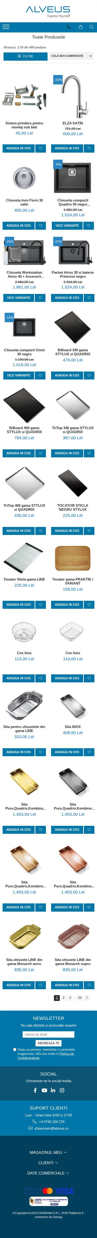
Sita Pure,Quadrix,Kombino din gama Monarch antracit (73, 806)
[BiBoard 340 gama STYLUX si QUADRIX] (73, 327)
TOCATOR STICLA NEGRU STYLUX (72, 507)
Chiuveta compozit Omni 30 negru (24, 352)
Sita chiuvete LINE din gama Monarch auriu (24, 962)
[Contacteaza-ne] (69, 27)
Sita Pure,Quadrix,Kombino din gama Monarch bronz (24, 884)
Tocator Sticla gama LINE (24, 579)
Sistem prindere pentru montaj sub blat (24, 125)
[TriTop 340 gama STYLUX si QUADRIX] (73, 405)
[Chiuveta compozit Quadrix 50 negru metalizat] (73, 178)
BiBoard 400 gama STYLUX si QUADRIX (24, 430)
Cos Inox (24, 653)
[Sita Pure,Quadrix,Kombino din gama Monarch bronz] (24, 859)
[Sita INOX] (73, 706)
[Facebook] (35, 1090)
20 (80, 998)
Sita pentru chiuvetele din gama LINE (24, 729)
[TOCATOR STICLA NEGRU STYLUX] (73, 482)
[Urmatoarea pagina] (87, 998)
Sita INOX (73, 727)
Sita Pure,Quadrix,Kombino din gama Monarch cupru (72, 884)
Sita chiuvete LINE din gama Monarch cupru (73, 962)
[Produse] (6, 28)
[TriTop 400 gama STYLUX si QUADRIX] (24, 482)
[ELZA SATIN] (73, 97)
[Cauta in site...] (91, 27)
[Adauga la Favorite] (40, 148)
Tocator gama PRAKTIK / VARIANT (72, 581)
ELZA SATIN (73, 123)
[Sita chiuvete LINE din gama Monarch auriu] (24, 937)
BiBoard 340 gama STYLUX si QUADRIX (72, 352)
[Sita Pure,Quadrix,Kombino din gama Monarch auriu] (24, 781)
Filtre (27, 56)
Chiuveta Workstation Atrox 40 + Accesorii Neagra (24, 274)
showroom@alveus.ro (51, 1128)
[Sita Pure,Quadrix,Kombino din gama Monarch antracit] (73, 781)
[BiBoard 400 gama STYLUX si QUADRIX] (24, 405)
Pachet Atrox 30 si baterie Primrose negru (73, 274)
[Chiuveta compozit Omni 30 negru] (24, 327)
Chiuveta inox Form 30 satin (24, 202)
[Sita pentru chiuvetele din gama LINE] (24, 705)
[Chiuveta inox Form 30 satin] (24, 177)
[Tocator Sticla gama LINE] (24, 558)
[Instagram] (62, 1090)
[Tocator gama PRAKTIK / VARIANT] (73, 558)
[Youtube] (44, 1090)
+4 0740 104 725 (51, 1122)
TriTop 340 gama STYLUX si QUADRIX (73, 430)
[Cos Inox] (24, 632)
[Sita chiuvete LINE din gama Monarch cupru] (73, 937)
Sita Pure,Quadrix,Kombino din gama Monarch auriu (24, 806)
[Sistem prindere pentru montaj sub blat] (24, 97)
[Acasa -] (48, 11)
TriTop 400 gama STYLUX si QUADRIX (24, 507)
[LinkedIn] (53, 1090)
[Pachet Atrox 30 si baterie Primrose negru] (73, 252)
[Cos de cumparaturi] (81, 27)
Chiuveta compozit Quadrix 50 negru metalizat (72, 202)
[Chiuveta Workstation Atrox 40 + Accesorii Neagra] (24, 252)
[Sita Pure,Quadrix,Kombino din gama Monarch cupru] (73, 859)
